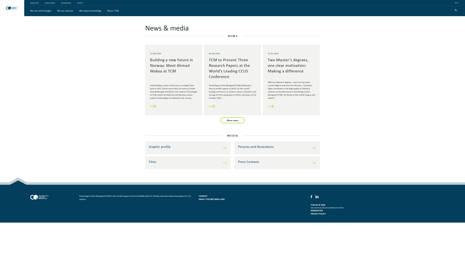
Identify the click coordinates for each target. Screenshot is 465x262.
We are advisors (65, 10)
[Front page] (12, 8)
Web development (329, 208)
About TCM (113, 10)
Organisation (66, 3)
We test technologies (40, 10)
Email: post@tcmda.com (212, 199)
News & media (50, 3)
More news (232, 120)
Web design (315, 208)
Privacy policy (318, 213)
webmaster (317, 210)
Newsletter (34, 3)
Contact (80, 3)
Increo (341, 208)
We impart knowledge (90, 10)
